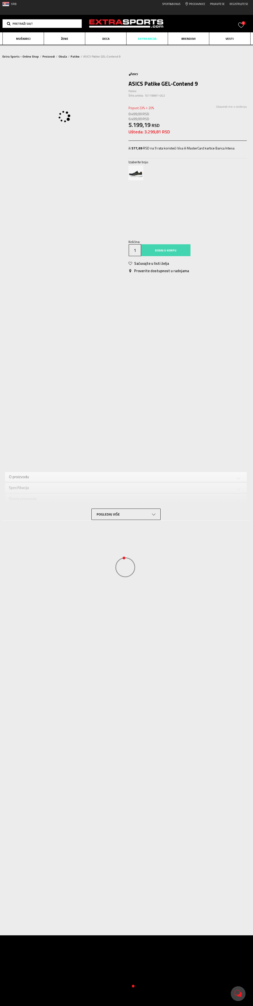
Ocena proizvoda (119, 451)
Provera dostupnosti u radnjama (180, 451)
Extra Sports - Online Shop (20, 56)
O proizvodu (45, 451)
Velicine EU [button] (139, 195)
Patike (75, 56)
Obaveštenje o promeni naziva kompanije (114, 49)
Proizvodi (48, 56)
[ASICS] (133, 73)
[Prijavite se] (241, 28)
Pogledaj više (160, 49)
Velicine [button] (159, 195)
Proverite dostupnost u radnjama (161, 271)
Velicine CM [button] (179, 195)
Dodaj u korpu (165, 250)
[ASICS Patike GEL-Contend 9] (135, 172)
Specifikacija (79, 451)
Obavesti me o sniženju (231, 106)
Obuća (63, 56)
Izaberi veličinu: (140, 188)
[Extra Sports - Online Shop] (126, 23)
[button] (42, 23)
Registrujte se (239, 4)
